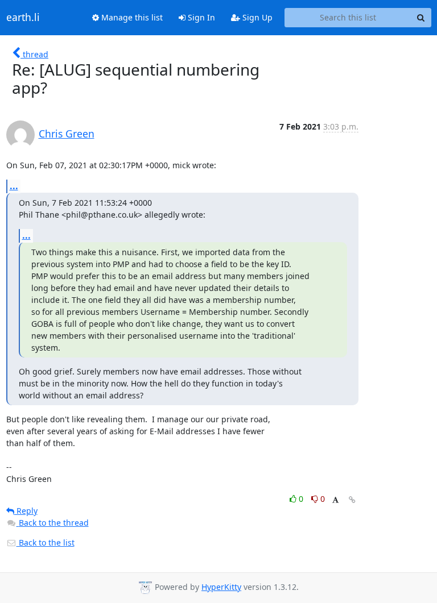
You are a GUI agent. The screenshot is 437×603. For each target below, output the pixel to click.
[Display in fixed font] (335, 500)
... (14, 186)
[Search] (421, 17)
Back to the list (46, 542)
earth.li (23, 17)
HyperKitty (221, 586)
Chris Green (66, 133)
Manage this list (131, 17)
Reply (26, 510)
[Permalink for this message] (352, 500)
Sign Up (256, 17)
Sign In (200, 17)
